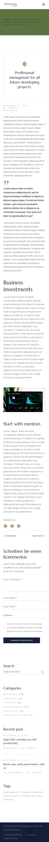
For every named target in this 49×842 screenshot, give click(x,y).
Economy (10, 698)
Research (10, 711)
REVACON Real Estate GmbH (26, 826)
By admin (10, 108)
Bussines (21, 20)
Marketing (9, 520)
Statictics (8, 799)
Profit (39, 796)
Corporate (37, 792)
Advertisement (11, 792)
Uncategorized (15, 715)
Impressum (31, 835)
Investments (13, 707)
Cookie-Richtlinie (10, 838)
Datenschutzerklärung (12, 835)
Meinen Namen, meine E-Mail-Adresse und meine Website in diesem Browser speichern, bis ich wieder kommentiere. (25, 627)
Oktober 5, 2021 (16, 106)
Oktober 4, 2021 (16, 760)
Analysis (25, 792)
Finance (9, 703)
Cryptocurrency (11, 796)
